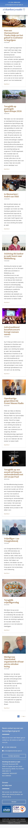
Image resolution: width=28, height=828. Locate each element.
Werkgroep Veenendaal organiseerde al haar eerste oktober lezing (12, 645)
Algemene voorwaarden (14, 822)
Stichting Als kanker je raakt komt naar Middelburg (13, 256)
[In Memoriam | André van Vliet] (14, 183)
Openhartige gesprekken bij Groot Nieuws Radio (14, 401)
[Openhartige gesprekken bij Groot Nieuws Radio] (14, 387)
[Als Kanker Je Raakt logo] (14, 9)
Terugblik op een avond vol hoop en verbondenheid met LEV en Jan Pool (13, 473)
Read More (6, 84)
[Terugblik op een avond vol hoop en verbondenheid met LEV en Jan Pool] (14, 458)
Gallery (16, 19)
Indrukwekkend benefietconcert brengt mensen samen (12, 316)
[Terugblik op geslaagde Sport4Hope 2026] (14, 96)
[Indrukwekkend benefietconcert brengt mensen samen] (14, 316)
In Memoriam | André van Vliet (12, 183)
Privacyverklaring (21, 821)
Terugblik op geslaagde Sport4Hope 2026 (12, 96)
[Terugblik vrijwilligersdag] (14, 588)
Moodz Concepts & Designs (9, 821)
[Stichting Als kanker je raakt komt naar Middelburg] (14, 242)
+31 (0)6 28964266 (14, 2)
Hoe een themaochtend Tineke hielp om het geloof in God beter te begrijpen (12, 19)
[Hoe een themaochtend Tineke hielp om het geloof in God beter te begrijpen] (14, 19)
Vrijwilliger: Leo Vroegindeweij (12, 527)
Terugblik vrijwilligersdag (11, 601)
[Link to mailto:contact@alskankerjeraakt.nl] (2, 750)
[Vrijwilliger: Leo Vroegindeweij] (14, 527)
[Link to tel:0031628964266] (2, 747)
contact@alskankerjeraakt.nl (14, 4)
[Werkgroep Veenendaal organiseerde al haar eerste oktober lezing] (14, 645)
